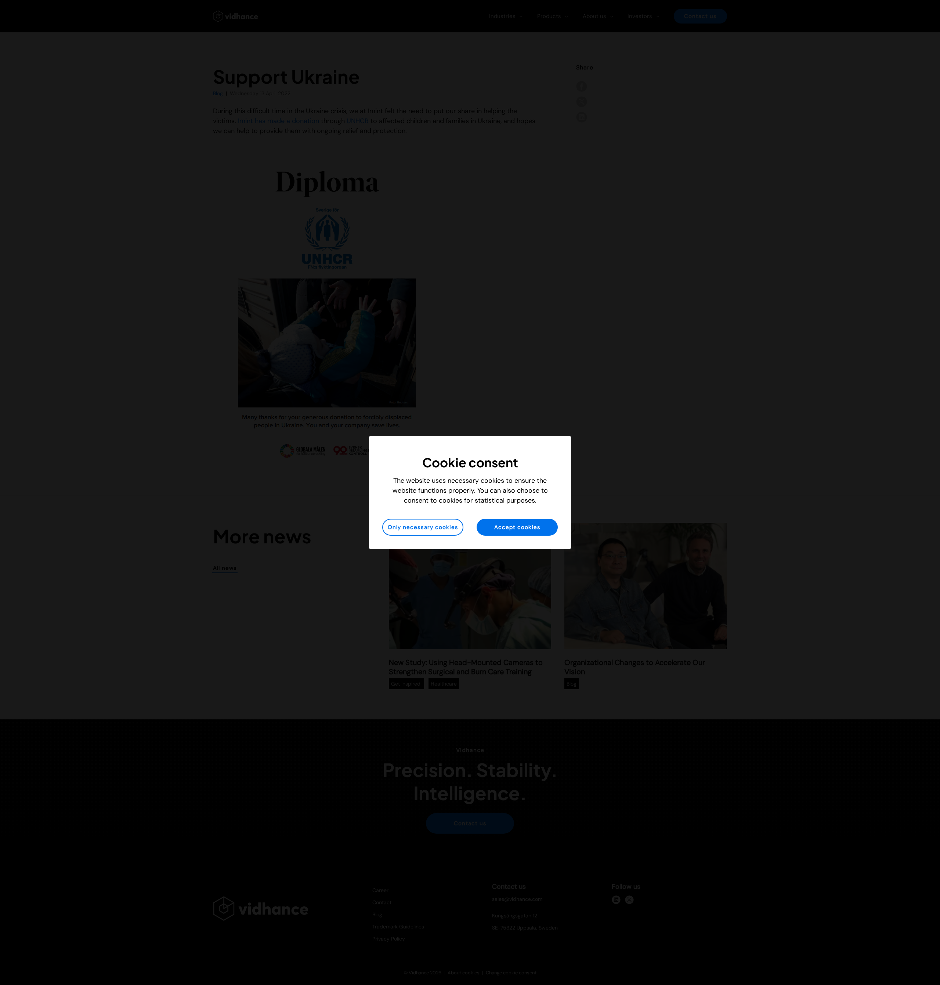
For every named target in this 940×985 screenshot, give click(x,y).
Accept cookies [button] (517, 527)
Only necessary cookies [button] (423, 527)
